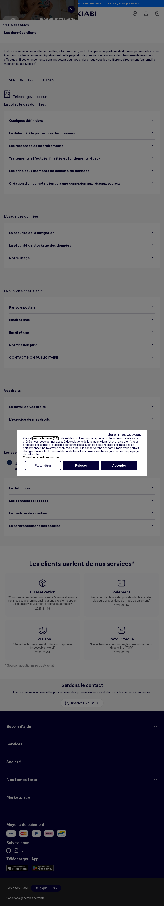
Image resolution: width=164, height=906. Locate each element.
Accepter (119, 465)
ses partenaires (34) (45, 438)
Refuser (81, 465)
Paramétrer (43, 465)
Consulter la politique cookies (41, 457)
